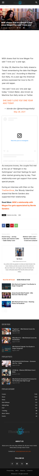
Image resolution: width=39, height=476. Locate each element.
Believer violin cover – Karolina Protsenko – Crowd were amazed (30, 238)
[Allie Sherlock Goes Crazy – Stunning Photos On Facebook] (6, 304)
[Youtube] (27, 464)
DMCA (17, 470)
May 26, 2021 (19, 112)
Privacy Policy (10, 470)
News (7, 6)
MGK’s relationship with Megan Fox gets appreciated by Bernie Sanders (19, 205)
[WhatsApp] (16, 225)
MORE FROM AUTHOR (23, 280)
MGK (20, 215)
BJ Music (5, 28)
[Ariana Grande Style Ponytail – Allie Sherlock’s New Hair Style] (6, 295)
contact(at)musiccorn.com (23, 451)
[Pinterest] (12, 225)
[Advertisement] (19, 43)
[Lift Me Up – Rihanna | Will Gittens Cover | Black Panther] (6, 372)
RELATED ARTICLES (9, 280)
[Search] (36, 2)
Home (2, 6)
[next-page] (6, 311)
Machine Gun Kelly (12, 215)
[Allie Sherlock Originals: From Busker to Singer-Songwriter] (6, 286)
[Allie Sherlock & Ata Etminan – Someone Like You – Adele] (6, 363)
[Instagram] (17, 464)
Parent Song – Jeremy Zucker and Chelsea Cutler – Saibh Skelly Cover (10, 238)
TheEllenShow (8, 190)
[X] (8, 225)
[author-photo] (19, 256)
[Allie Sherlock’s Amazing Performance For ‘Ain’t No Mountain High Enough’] (6, 381)
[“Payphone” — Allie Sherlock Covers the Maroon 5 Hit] (6, 331)
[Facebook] (3, 225)
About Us (22, 470)
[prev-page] (3, 311)
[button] (3, 2)
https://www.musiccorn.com (19, 261)
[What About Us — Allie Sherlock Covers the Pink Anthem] (6, 340)
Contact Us (29, 470)
